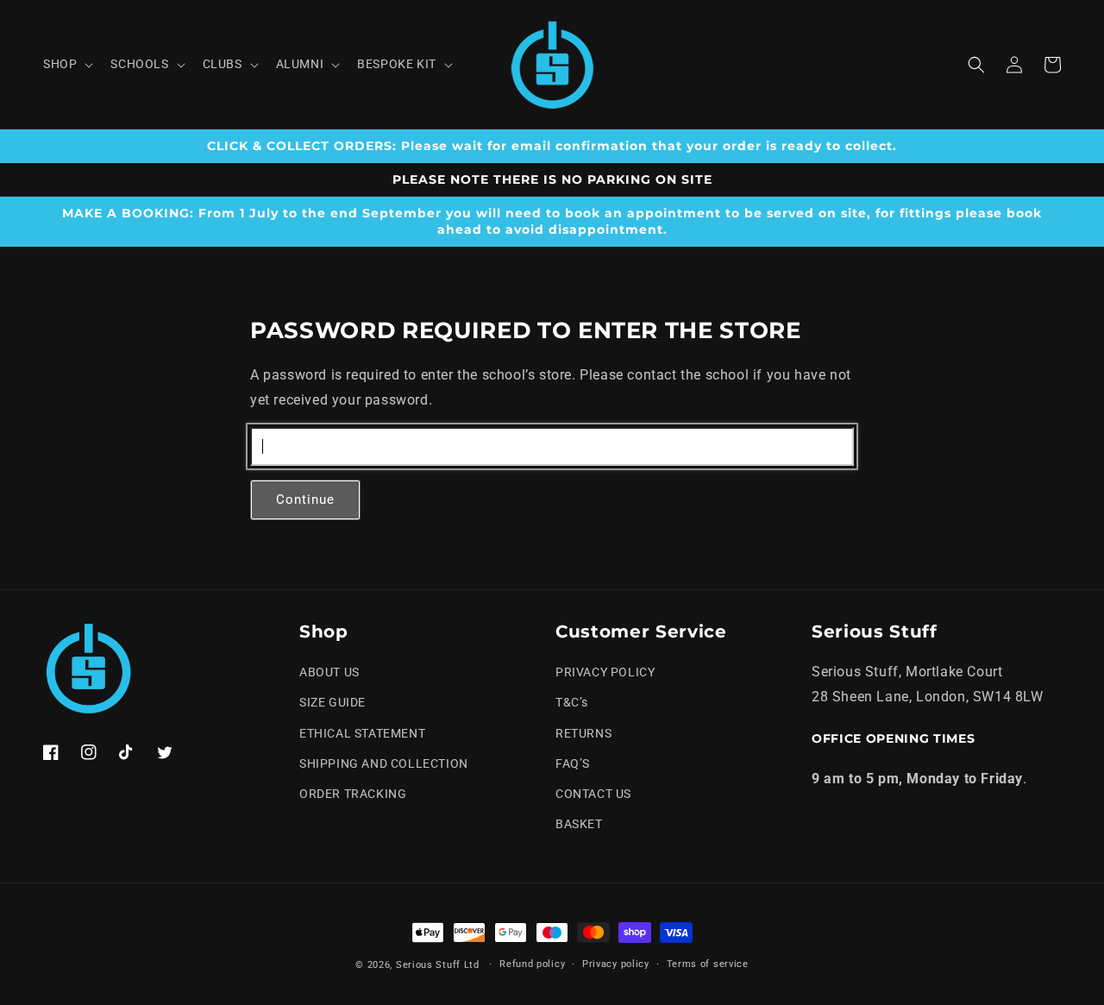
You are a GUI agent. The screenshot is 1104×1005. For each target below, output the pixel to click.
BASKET (579, 824)
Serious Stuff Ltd (438, 964)
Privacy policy (615, 964)
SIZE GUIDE (332, 702)
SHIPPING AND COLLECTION (383, 763)
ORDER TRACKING (352, 794)
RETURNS (583, 733)
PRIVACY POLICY (605, 672)
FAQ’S (572, 763)
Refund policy (532, 964)
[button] (66, 64)
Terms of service (708, 964)
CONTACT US (593, 794)
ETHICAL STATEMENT (362, 733)
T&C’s (571, 702)
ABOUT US (329, 672)
